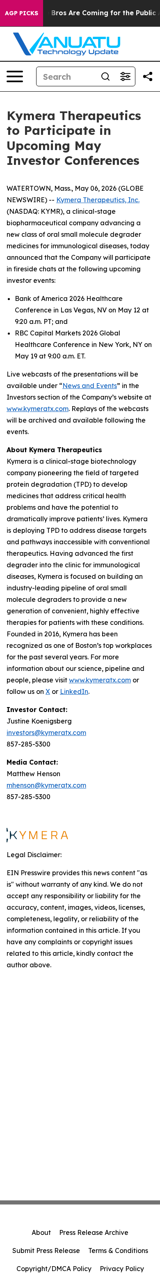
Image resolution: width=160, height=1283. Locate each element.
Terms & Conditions (118, 1250)
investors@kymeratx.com (46, 732)
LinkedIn (74, 691)
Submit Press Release (46, 1250)
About (41, 1232)
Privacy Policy (122, 1269)
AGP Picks (21, 13)
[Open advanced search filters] (125, 76)
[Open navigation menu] (15, 76)
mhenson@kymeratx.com (46, 785)
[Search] (105, 76)
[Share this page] (147, 76)
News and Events (89, 385)
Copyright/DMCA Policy (53, 1269)
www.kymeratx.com (38, 409)
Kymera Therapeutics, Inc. (97, 200)
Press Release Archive (93, 1232)
